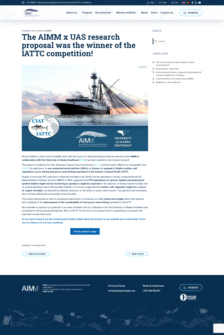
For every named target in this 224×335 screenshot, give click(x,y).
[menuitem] (183, 2)
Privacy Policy (116, 285)
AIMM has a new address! (168, 82)
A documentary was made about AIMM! (175, 79)
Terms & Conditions (153, 285)
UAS (82, 160)
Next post (138, 254)
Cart (176, 3)
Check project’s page (84, 231)
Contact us (166, 12)
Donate (193, 12)
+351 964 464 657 (151, 290)
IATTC (97, 165)
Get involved (103, 12)
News (144, 12)
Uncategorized (38, 245)
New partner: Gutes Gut (167, 69)
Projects (87, 12)
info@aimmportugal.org (121, 290)
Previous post (37, 254)
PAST (25, 168)
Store (164, 3)
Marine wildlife (126, 12)
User (152, 3)
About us (71, 12)
